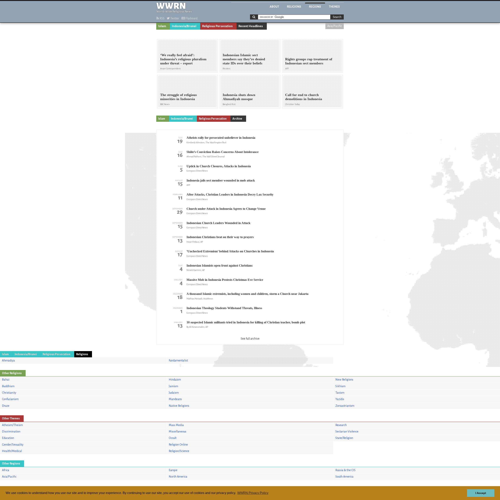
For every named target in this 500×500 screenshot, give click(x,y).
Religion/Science (179, 451)
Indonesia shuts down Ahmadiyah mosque (239, 97)
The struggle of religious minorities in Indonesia (178, 97)
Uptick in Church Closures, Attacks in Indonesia (219, 166)
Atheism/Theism (12, 425)
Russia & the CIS (345, 470)
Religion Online (178, 444)
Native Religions (179, 405)
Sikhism (340, 386)
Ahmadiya (8, 360)
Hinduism (175, 379)
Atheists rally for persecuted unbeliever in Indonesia (221, 137)
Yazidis (339, 399)
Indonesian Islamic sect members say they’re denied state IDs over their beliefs (244, 59)
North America (178, 476)
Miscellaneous (177, 431)
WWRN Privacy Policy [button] (252, 493)
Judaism (174, 392)
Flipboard (191, 18)
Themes (334, 6)
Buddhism (8, 386)
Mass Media (176, 425)
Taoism (339, 392)
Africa (5, 470)
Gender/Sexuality (12, 444)
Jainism (173, 386)
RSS (161, 18)
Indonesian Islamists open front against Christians (220, 265)
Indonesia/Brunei (184, 26)
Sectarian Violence (346, 431)
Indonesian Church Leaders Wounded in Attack (218, 223)
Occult (172, 438)
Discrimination (11, 431)
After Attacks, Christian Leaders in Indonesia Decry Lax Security (230, 194)
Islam (162, 26)
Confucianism (10, 399)
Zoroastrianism (344, 405)
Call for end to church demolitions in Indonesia (303, 97)
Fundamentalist (178, 360)
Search (337, 17)
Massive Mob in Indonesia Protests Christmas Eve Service (225, 279)
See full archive (250, 338)
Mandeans (175, 399)
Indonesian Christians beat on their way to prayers (220, 237)
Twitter (174, 18)
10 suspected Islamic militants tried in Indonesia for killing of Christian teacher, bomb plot (246, 322)
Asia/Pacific (334, 26)
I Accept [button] (480, 493)
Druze (5, 405)
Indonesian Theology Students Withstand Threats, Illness (224, 308)
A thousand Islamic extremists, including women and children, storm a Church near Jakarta (247, 293)
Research (341, 425)
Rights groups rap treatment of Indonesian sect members (308, 61)
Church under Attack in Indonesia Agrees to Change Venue (226, 208)
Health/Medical (12, 451)
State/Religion (344, 438)
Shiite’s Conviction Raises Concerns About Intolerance (223, 152)
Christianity (9, 392)
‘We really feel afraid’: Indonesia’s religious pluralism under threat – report (183, 59)
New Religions (344, 379)
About (274, 6)
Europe (173, 470)
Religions (294, 6)
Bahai (5, 379)
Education (8, 438)
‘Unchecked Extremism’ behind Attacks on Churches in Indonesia (230, 251)
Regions (315, 6)
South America (344, 476)
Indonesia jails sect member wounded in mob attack (221, 180)
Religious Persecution (217, 26)
